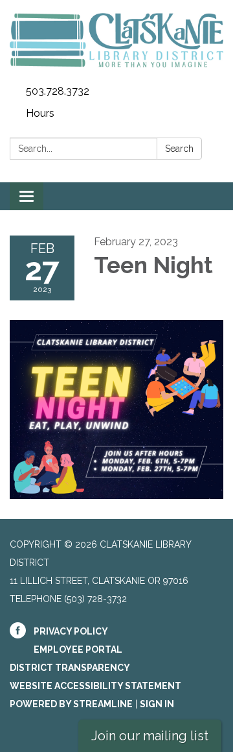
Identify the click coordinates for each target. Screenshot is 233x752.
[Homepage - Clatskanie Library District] (116, 40)
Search (179, 148)
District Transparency (70, 667)
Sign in (157, 704)
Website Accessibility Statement (95, 686)
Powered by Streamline (71, 704)
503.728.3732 (57, 91)
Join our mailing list (149, 736)
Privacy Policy (71, 631)
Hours (40, 113)
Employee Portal (78, 649)
